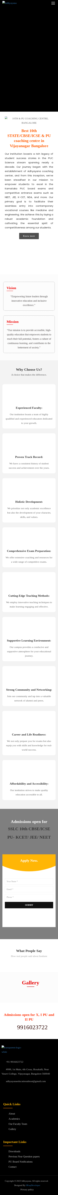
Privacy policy (27, 1189)
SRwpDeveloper (33, 1185)
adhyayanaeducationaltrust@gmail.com (26, 1081)
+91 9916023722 (14, 1062)
